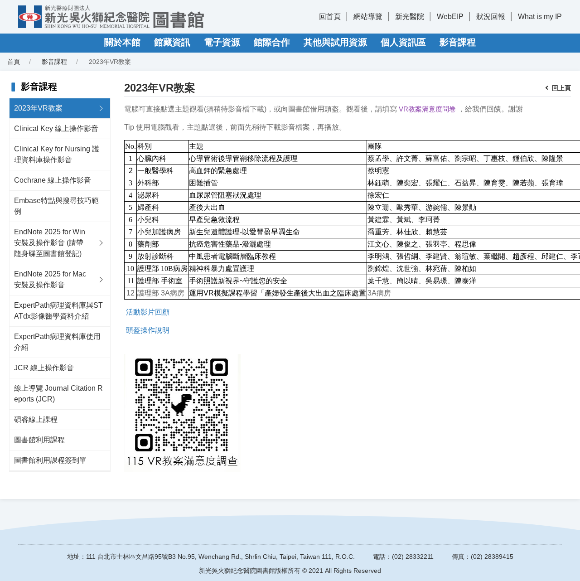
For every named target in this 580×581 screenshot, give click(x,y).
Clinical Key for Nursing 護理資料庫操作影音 (56, 154)
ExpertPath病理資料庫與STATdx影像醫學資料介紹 (58, 310)
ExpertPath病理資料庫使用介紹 (57, 342)
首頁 (13, 61)
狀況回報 (490, 16)
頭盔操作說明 (147, 330)
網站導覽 (367, 16)
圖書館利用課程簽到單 (50, 460)
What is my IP (540, 16)
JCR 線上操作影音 (44, 368)
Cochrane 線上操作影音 (52, 180)
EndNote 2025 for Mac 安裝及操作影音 (50, 279)
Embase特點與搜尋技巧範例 (56, 206)
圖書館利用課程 (39, 440)
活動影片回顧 (147, 312)
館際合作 (272, 42)
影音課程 (458, 42)
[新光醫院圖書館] (111, 16)
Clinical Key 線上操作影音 (56, 128)
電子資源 (222, 42)
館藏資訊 (172, 42)
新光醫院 (409, 16)
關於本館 (122, 42)
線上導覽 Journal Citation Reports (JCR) (58, 393)
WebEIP (450, 16)
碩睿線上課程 (36, 419)
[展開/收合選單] (101, 108)
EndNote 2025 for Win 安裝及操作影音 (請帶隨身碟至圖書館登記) (49, 242)
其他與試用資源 (335, 42)
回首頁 (330, 16)
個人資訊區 (403, 42)
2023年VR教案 (38, 108)
